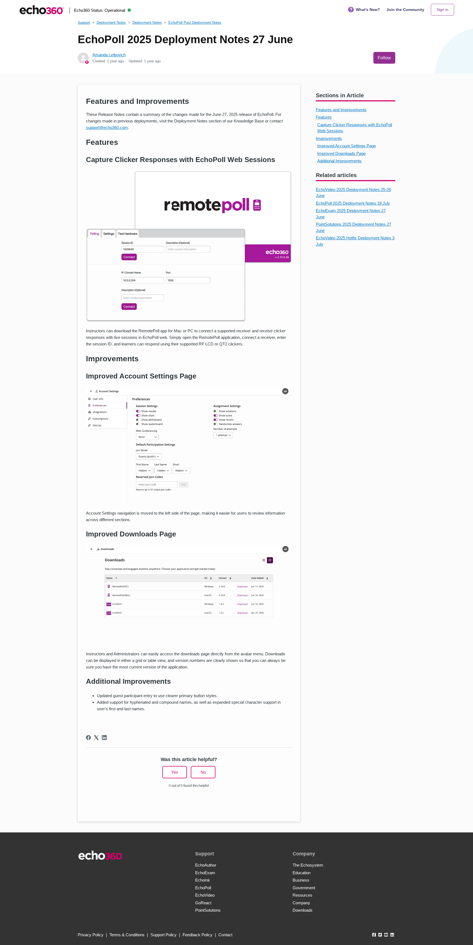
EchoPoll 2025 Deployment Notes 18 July (353, 203)
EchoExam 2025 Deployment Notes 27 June (351, 213)
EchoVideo (205, 895)
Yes (174, 772)
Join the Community (405, 9)
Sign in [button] (442, 9)
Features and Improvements (341, 109)
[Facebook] (88, 737)
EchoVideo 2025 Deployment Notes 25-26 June (353, 192)
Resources (302, 895)
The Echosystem (308, 865)
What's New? (368, 9)
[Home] (41, 10)
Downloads (303, 910)
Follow (384, 57)
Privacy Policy (90, 934)
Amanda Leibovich (109, 54)
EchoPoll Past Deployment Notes (194, 22)
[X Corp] (96, 737)
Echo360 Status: (99, 10)
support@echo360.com (107, 127)
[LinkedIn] (104, 737)
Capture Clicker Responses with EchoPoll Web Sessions (354, 127)
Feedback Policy (197, 934)
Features (324, 117)
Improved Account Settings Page (346, 145)
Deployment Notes (111, 22)
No (203, 772)
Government (304, 887)
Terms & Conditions (127, 934)
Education (301, 872)
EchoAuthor (205, 865)
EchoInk (202, 880)
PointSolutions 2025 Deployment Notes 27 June (353, 227)
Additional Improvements (339, 161)
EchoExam (205, 872)
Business (301, 880)
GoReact (203, 902)
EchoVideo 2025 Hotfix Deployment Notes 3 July (355, 241)
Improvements (329, 138)
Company (301, 902)
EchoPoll (203, 887)
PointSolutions (208, 910)
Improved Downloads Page (341, 153)
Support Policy (164, 934)
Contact (225, 934)
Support (84, 22)
